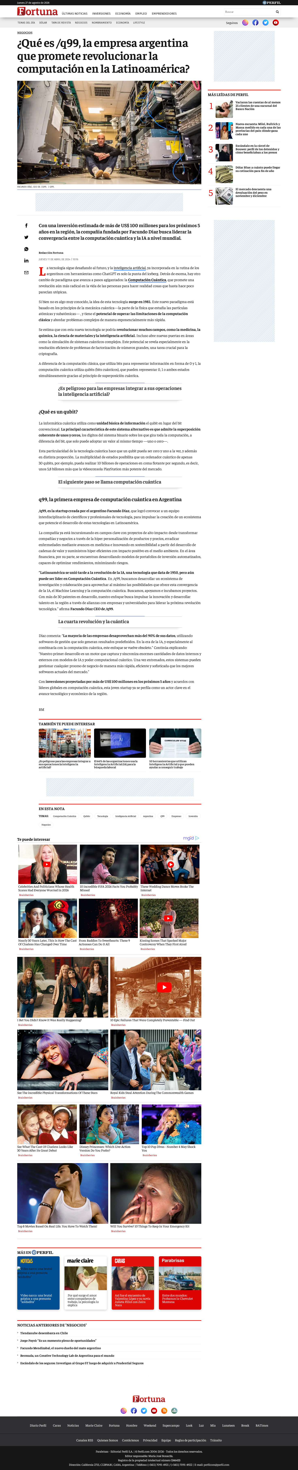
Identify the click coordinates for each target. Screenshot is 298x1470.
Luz (201, 1425)
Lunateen (228, 1425)
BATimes (262, 1425)
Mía (213, 1425)
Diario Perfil (38, 1425)
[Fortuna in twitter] (266, 22)
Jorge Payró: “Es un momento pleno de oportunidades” (58, 1340)
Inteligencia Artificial (125, 816)
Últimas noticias (74, 13)
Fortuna (114, 1425)
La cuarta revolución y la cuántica (93, 621)
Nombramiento (102, 22)
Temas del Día (26, 22)
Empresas (176, 816)
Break (245, 1425)
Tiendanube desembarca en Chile (44, 1333)
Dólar (43, 22)
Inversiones (101, 13)
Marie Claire (93, 1425)
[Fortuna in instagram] (245, 22)
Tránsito (216, 1440)
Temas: (44, 816)
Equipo (166, 1440)
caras (133, 1262)
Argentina (148, 816)
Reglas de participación (190, 1440)
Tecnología (102, 816)
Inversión (193, 816)
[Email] (26, 273)
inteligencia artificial (130, 267)
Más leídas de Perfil (228, 94)
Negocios (81, 22)
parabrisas (180, 1262)
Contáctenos (130, 1440)
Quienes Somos (107, 1440)
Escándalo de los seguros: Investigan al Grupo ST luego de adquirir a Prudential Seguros (82, 1363)
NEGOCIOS (24, 32)
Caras (57, 1425)
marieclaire (85, 1262)
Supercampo (171, 1425)
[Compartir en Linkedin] (26, 260)
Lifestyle (139, 22)
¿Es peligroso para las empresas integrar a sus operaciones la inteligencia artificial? (120, 391)
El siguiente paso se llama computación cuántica (109, 481)
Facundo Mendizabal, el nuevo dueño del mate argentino (60, 1348)
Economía (123, 13)
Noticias (73, 1425)
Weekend (150, 1425)
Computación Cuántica (64, 816)
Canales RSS (84, 1440)
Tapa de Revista (61, 22)
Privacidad (150, 1440)
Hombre (131, 1425)
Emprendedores (164, 13)
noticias (38, 1262)
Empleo (141, 13)
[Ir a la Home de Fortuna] (37, 11)
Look (189, 1425)
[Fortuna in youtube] (276, 22)
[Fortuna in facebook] (255, 22)
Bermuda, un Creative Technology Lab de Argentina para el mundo (67, 1355)
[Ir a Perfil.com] (272, 3)
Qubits (86, 816)
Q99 (162, 816)
